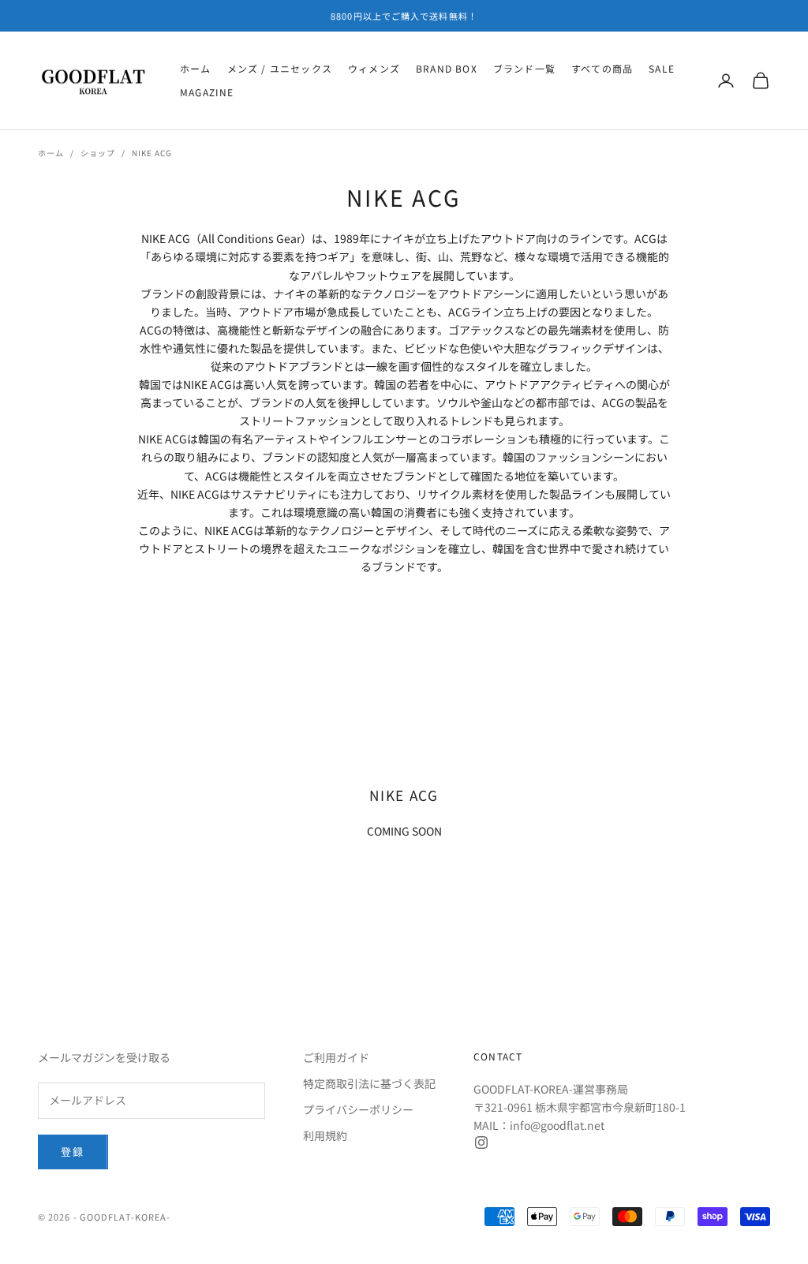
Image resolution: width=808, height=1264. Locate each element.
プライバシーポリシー (358, 1109)
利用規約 (325, 1135)
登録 (73, 1151)
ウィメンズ (374, 68)
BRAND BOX (446, 68)
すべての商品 (602, 68)
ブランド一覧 (524, 68)
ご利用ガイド (336, 1057)
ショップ (97, 153)
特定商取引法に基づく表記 (369, 1083)
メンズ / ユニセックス (279, 68)
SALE (662, 68)
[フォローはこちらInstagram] (481, 1142)
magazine (207, 92)
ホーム (195, 68)
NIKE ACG (152, 153)
